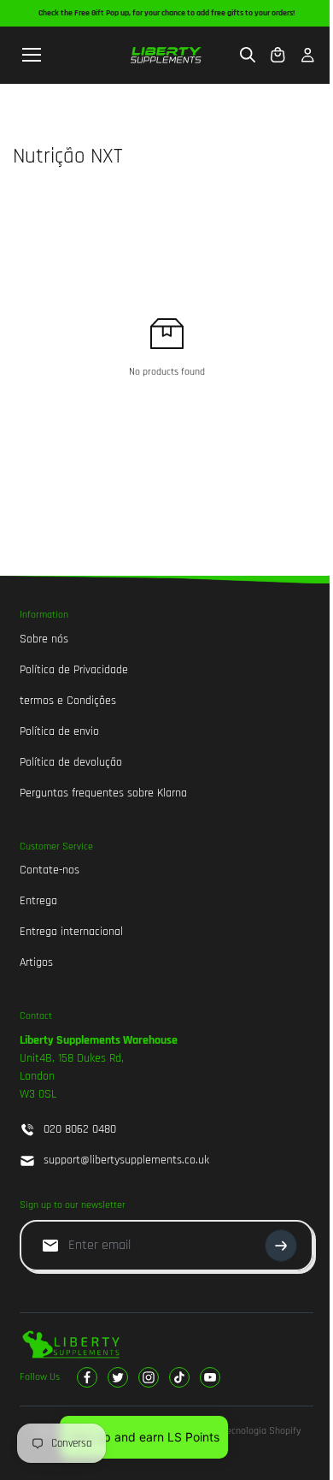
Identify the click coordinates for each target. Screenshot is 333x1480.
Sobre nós (44, 639)
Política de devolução (71, 762)
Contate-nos (49, 870)
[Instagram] (148, 1377)
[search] (247, 55)
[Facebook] (87, 1377)
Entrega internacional (71, 931)
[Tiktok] (179, 1377)
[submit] (281, 1245)
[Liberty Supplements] (166, 55)
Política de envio (59, 731)
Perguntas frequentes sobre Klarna (103, 793)
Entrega (38, 901)
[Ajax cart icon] (277, 55)
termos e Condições (68, 700)
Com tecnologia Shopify (251, 1430)
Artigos (36, 962)
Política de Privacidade (74, 670)
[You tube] (210, 1377)
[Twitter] (118, 1377)
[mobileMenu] (31, 55)
